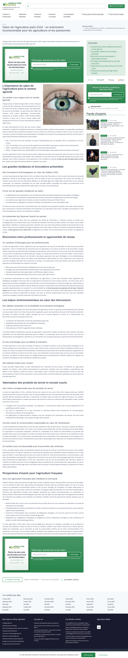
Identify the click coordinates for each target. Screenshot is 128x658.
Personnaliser (103, 655)
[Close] (100, 314)
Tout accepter (88, 655)
